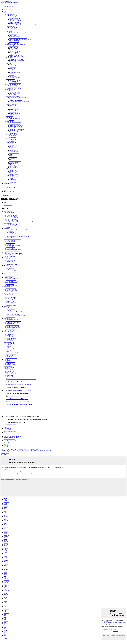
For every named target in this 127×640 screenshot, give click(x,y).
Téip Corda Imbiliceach (14, 167)
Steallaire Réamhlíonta (14, 19)
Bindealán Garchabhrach (15, 161)
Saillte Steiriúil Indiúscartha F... (16, 382)
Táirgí (5, 13)
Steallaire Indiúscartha (14, 36)
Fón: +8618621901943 (6, 1)
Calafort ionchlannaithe (14, 16)
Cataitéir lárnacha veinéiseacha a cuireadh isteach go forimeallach (24, 24)
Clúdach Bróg (12, 182)
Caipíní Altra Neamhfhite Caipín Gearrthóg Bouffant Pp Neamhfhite (27, 419)
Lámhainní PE (12, 170)
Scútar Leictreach (13, 98)
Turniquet (11, 154)
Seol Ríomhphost (5, 453)
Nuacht (5, 188)
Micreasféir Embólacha (14, 18)
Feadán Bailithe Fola (14, 28)
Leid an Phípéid (13, 145)
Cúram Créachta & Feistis (12, 151)
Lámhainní (8, 169)
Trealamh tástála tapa (14, 91)
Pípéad (11, 146)
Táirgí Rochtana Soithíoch (10, 431)
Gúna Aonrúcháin (13, 176)
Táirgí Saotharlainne (11, 142)
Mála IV (11, 64)
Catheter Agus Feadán (11, 104)
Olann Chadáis (12, 163)
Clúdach (11, 178)
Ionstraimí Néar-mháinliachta (16, 125)
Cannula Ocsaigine (13, 112)
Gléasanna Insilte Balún (14, 87)
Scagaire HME (12, 53)
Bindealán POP (13, 157)
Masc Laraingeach (13, 47)
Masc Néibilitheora (13, 46)
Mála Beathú (12, 141)
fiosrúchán (8, 424)
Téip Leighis (12, 158)
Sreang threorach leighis (15, 88)
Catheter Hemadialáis (14, 22)
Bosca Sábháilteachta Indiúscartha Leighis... (19, 404)
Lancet (11, 30)
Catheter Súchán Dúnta (14, 113)
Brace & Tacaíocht (13, 102)
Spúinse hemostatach (14, 153)
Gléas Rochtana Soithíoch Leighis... (17, 399)
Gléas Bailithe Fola (10, 26)
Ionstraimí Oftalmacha (14, 124)
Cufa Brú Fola (9, 116)
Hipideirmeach (9, 31)
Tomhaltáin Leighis (29, 450)
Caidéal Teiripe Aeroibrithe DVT (17, 60)
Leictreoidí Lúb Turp (14, 131)
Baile (5, 11)
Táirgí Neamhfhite (10, 175)
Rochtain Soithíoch (10, 14)
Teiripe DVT (9, 57)
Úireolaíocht (9, 117)
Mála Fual (11, 120)
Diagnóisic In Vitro (10, 89)
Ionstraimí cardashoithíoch (15, 126)
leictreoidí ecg (12, 137)
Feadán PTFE (12, 135)
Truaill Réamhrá (13, 85)
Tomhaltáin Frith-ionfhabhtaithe (16, 129)
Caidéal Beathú (13, 139)
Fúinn (5, 186)
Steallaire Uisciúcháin (14, 42)
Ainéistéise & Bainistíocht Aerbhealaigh (15, 44)
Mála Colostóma (13, 166)
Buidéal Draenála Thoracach (13, 96)
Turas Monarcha (7, 428)
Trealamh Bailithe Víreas (15, 94)
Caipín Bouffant (13, 180)
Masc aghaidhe (12, 179)
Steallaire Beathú (13, 34)
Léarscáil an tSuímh (33, 449)
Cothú (7, 138)
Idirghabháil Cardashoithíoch (13, 84)
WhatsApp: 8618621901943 (10, 440)
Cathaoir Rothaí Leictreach (15, 100)
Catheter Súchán (13, 110)
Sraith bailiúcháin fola (14, 27)
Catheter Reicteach (13, 106)
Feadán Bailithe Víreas (14, 93)
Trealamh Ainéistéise (14, 81)
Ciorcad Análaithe (13, 48)
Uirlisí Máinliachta (10, 121)
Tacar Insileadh (12, 67)
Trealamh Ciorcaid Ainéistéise (16, 51)
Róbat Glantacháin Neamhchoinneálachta (19, 101)
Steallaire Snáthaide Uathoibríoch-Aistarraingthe (20, 39)
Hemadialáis (9, 71)
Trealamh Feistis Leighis (15, 80)
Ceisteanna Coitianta (11, 187)
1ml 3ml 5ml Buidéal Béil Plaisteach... (17, 393)
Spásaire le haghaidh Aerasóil (16, 55)
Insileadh (8, 63)
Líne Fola (11, 75)
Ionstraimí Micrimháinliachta (16, 128)
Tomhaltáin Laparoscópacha (15, 130)
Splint (10, 155)
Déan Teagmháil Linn (9, 191)
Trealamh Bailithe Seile (14, 92)
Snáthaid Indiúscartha (14, 40)
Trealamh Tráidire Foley (15, 83)
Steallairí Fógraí (4, 450)
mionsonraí (13, 424)
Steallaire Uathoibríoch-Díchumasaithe (18, 38)
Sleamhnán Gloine (13, 147)
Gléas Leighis (12, 450)
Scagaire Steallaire (13, 43)
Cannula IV (12, 68)
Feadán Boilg (12, 105)
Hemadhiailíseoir (13, 73)
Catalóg (5, 190)
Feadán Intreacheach (14, 108)
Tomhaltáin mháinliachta (15, 122)
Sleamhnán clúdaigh (14, 149)
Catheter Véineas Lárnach (15, 23)
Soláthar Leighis (38, 450)
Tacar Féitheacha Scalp (14, 69)
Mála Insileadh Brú (13, 65)
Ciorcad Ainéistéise (13, 52)
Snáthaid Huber (13, 15)
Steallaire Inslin (13, 35)
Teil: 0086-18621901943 (9, 439)
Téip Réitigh (12, 165)
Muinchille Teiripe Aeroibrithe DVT (17, 59)
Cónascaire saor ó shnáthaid (15, 20)
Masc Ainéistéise (13, 50)
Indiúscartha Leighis (47, 450)
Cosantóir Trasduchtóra (14, 72)
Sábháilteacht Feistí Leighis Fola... (16, 387)
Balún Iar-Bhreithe (13, 114)
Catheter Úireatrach (13, 109)
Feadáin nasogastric (11, 305)
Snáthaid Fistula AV (14, 76)
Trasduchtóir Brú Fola (14, 77)
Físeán (5, 184)
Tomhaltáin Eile (13, 133)
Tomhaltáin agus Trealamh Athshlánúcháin (16, 97)
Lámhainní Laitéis (13, 174)
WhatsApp (3, 454)
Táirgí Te (26, 449)
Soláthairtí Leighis (20, 450)
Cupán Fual (12, 143)
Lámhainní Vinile (13, 171)
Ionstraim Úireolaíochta (14, 118)
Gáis (10, 159)
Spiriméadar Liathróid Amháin (16, 56)
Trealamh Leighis (10, 79)
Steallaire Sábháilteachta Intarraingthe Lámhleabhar (21, 32)
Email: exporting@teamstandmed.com (9, 2)
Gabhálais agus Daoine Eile (12, 134)
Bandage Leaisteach (14, 162)
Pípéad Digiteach (13, 150)
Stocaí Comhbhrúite (14, 61)
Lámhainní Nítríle (13, 172)
